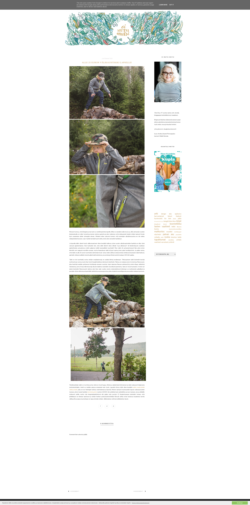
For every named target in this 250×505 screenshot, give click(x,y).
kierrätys (172, 221)
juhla (179, 218)
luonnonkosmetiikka (175, 229)
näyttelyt (157, 234)
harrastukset (159, 216)
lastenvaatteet (107, 58)
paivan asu (168, 234)
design (163, 214)
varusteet (164, 242)
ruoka (167, 237)
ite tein (167, 218)
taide (179, 237)
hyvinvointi (158, 218)
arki (156, 213)
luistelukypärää (92, 392)
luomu (156, 229)
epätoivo (178, 214)
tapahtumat (160, 239)
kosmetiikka (175, 223)
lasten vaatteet (162, 226)
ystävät (171, 242)
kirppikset (157, 224)
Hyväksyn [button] (240, 503)
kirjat (178, 221)
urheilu (178, 240)
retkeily (157, 237)
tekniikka (171, 240)
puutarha (178, 234)
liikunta (179, 226)
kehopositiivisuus (158, 221)
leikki (173, 227)
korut (165, 224)
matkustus (159, 231)
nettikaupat (177, 232)
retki (162, 237)
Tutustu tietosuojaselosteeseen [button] (140, 503)
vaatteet (157, 242)
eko (170, 214)
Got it (171, 5)
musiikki (169, 232)
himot (170, 216)
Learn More (163, 5)
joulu (174, 218)
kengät (166, 221)
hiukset (178, 216)
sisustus (174, 237)
